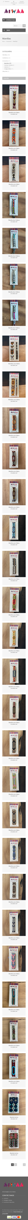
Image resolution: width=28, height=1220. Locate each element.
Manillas (7, 63)
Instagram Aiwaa (8, 1200)
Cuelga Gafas (8, 69)
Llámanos (7, 1)
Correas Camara (9, 65)
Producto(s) (10, 20)
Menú (8, 30)
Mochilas (6, 55)
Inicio (3, 41)
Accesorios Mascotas (9, 1202)
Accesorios (9, 41)
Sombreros (6, 58)
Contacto (6, 1198)
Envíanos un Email (14, 3)
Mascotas (5, 71)
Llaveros (7, 67)
